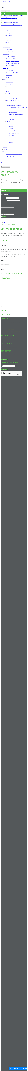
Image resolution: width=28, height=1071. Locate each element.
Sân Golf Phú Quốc (13, 135)
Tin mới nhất (9, 40)
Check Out (4, 200)
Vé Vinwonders (9, 35)
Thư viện (5, 147)
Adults (2, 202)
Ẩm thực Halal (9, 75)
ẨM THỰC (5, 68)
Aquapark (8, 86)
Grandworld (11, 128)
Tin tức (5, 151)
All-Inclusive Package (7, 44)
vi (3, 7)
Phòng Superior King (10, 56)
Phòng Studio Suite (10, 65)
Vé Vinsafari (8, 33)
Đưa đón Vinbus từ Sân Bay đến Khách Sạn (18, 107)
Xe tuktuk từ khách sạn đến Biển (16, 114)
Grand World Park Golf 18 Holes (12, 100)
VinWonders (11, 123)
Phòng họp (8, 93)
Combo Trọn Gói (9, 51)
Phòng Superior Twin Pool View (13, 63)
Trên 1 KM (8, 140)
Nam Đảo (11, 142)
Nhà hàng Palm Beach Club (12, 72)
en (4, 5)
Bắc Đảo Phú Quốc (10, 156)
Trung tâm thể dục (10, 84)
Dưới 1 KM (8, 121)
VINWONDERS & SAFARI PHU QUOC (14, 154)
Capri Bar (8, 77)
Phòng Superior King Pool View (12, 61)
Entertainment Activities (11, 98)
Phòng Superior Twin (10, 58)
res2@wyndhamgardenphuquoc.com (11, 273)
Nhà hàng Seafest (10, 70)
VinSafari (11, 126)
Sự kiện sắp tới (9, 42)
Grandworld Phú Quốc (11, 158)
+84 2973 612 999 (5, 1)
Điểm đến (5, 102)
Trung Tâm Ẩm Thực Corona (15, 130)
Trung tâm (11, 144)
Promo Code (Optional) (7, 212)
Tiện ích (5, 79)
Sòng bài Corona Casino (14, 133)
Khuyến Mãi (8, 37)
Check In (3, 198)
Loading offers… (9, 49)
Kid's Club (8, 89)
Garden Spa (8, 91)
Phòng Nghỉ (6, 54)
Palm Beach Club (10, 96)
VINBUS (5, 149)
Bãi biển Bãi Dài (12, 137)
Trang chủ (5, 30)
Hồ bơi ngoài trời (9, 82)
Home (5, 222)
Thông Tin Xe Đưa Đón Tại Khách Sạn (14, 105)
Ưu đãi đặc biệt (6, 47)
